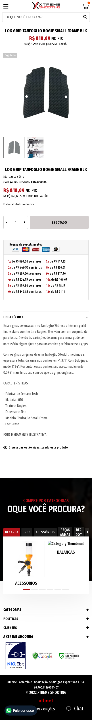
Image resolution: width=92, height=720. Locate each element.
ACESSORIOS (26, 583)
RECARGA (11, 532)
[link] (14, 147)
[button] (26, 589)
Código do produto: (16, 182)
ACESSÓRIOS (45, 532)
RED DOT (79, 532)
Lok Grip (18, 177)
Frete (6, 204)
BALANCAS (66, 552)
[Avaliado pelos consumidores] (16, 655)
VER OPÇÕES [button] (46, 709)
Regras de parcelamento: (25, 244)
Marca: (8, 177)
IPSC (26, 532)
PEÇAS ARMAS (65, 532)
